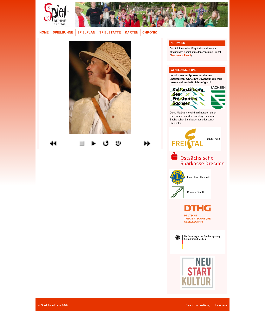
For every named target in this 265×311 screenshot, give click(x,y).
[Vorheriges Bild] (53, 143)
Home (44, 32)
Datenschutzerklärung (198, 305)
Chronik (149, 32)
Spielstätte (110, 32)
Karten (131, 32)
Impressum (221, 305)
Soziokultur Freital (181, 55)
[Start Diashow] (93, 143)
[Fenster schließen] (118, 143)
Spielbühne (63, 32)
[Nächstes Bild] (147, 143)
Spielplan (86, 32)
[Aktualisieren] (106, 143)
